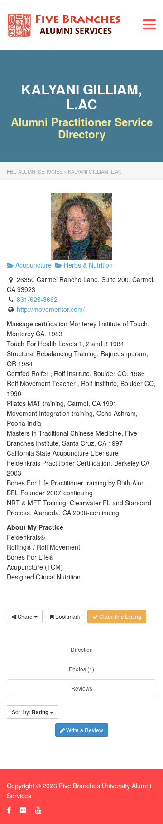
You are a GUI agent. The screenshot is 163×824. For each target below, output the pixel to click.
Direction (82, 649)
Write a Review (84, 730)
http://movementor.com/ (51, 309)
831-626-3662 (37, 299)
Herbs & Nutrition (87, 264)
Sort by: (30, 712)
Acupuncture (33, 264)
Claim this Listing (119, 616)
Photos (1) (81, 669)
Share (25, 616)
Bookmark (67, 616)
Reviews (81, 688)
